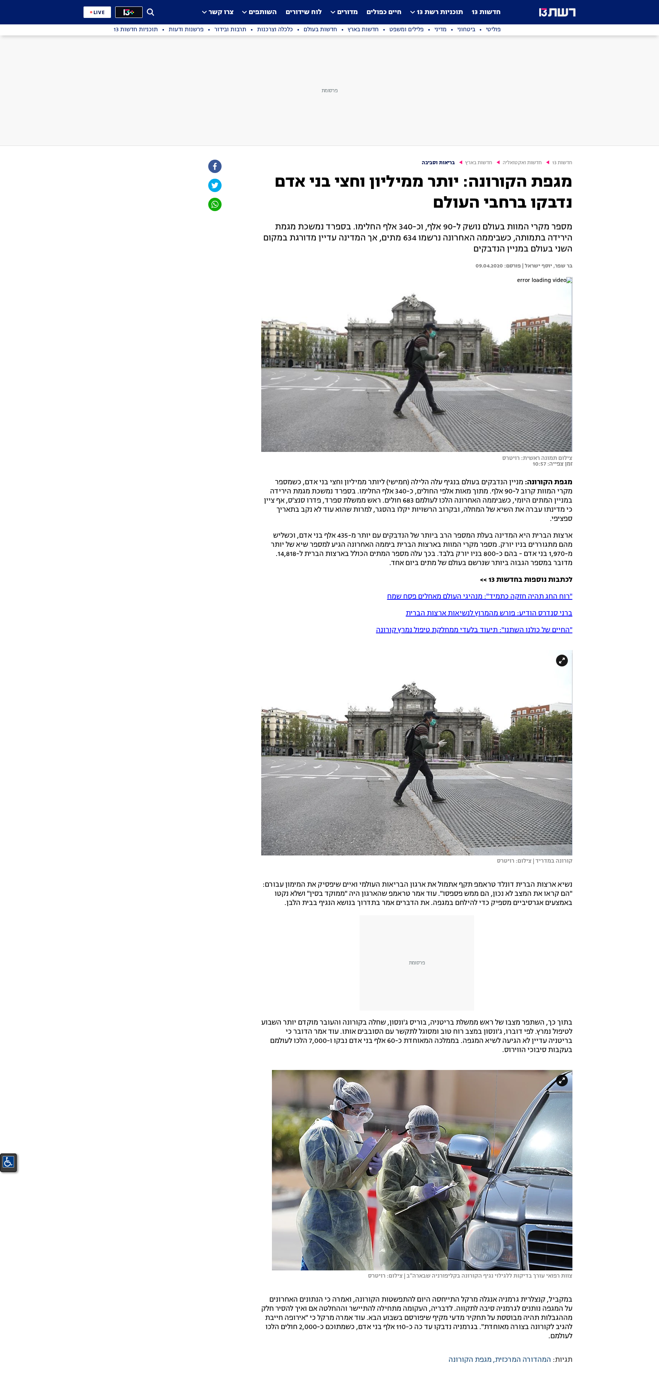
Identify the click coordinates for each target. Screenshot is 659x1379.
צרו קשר (221, 12)
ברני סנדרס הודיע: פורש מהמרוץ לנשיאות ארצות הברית (489, 613)
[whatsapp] (214, 204)
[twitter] (214, 185)
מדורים (347, 12)
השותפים (263, 12)
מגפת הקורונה (470, 1360)
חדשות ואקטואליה (522, 163)
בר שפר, (562, 266)
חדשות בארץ (478, 163)
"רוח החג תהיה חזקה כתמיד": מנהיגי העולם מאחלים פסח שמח (479, 596)
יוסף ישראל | (536, 266)
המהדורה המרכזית (523, 1360)
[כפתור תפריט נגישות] (8, 1162)
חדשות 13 (486, 12)
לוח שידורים (304, 12)
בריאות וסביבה (438, 163)
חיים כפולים (384, 12)
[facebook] (214, 166)
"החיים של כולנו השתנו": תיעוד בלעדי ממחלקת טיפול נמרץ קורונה (474, 630)
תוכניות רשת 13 (440, 12)
